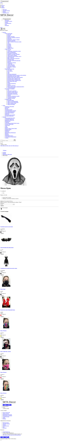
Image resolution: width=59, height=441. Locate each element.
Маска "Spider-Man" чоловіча (5, 351)
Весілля (6, 108)
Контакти (7, 25)
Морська (6, 133)
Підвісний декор (10, 59)
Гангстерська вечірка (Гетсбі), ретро (12, 123)
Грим (8, 73)
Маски (8, 82)
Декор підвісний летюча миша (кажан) (6, 247)
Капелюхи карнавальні (11, 74)
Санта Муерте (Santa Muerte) (10, 136)
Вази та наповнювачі (11, 52)
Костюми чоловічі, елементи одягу (14, 80)
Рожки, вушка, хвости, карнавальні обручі (15, 86)
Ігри (8, 89)
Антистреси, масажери (11, 90)
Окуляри (9, 43)
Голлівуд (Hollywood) (9, 124)
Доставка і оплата (6, 10)
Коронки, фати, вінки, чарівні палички (15, 77)
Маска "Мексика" (3, 330)
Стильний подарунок (11, 97)
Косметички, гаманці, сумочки (13, 39)
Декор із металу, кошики (12, 55)
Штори (8, 67)
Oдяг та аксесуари (8, 33)
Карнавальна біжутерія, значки (13, 76)
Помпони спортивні (11, 85)
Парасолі (9, 45)
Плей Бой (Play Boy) (9, 135)
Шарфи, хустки (10, 48)
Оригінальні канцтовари (12, 92)
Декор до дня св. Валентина (12, 102)
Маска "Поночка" (3, 372)
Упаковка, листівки (11, 98)
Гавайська (7, 122)
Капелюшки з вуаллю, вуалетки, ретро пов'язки (16, 75)
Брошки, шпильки (11, 36)
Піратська (7, 134)
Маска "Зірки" (3, 289)
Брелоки (9, 35)
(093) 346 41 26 (3, 145)
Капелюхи (9, 38)
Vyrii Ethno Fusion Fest (9, 119)
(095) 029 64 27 (16, 145)
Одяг (8, 42)
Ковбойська (7, 130)
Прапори (9, 61)
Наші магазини (6, 422)
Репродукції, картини (11, 62)
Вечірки (3, 7)
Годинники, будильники (12, 53)
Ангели (8, 50)
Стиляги (6, 137)
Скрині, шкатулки (10, 64)
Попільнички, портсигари (12, 93)
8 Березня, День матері (9, 106)
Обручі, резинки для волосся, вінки (14, 41)
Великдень (7, 107)
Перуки (8, 84)
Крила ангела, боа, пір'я (12, 81)
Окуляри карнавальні (11, 83)
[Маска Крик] (14, 185)
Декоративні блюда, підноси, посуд (14, 56)
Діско (6, 126)
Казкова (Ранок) (8, 129)
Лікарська (7, 131)
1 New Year (9, 69)
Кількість (2, 203)
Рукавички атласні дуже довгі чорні (6, 226)
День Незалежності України (10, 110)
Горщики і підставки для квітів (13, 54)
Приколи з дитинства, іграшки (13, 96)
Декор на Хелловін (11, 104)
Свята (2, 6)
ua (0, 2)
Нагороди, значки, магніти (12, 91)
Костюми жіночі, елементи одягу (13, 79)
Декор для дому (8, 49)
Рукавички (9, 46)
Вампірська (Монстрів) (9, 120)
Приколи (9, 95)
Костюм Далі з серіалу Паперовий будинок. (7, 309)
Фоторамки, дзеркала (11, 66)
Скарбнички (9, 63)
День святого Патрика (9, 112)
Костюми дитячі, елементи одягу (13, 78)
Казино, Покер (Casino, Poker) (11, 128)
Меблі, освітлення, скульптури (13, 58)
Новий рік (7, 113)
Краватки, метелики (11, 40)
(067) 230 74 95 (9, 145)
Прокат (4, 11)
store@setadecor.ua (6, 431)
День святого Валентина (10, 111)
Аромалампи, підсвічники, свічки (14, 51)
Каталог (3, 5)
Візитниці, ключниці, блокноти (13, 37)
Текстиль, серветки (11, 65)
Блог (6, 24)
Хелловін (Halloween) (9, 115)
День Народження (8, 109)
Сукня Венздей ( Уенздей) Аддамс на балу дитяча (8, 268)
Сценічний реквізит (11, 87)
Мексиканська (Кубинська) (10, 132)
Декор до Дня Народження (12, 101)
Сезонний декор (8, 99)
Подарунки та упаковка (9, 88)
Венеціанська (7, 121)
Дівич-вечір (7, 125)
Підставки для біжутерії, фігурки (13, 60)
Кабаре (6, 127)
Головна (4, 152)
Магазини (5, 9)
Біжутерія (9, 34)
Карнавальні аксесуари (9, 68)
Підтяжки (9, 44)
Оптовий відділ (6, 12)
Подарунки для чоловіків (10, 114)
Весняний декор (10, 100)
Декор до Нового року (11, 103)
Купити (2, 205)
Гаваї (8, 72)
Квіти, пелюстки (10, 57)
